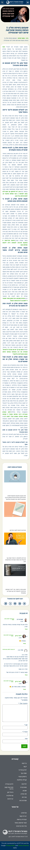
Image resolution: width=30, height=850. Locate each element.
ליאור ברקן (18, 635)
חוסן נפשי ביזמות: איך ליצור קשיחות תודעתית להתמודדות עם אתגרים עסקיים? (15, 591)
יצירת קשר (23, 816)
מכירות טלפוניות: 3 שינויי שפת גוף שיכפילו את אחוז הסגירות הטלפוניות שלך (15, 559)
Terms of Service (23, 845)
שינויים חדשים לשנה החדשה (18, 530)
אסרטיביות (23, 800)
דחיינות (24, 784)
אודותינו (24, 813)
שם (26, 725)
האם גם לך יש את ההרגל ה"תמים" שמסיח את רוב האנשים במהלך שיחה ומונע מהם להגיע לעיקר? (15, 352)
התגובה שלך (23, 703)
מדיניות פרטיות (21, 826)
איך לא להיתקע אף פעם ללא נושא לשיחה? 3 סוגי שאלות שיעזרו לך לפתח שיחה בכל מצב (15, 193)
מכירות (24, 797)
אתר (26, 738)
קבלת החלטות (22, 780)
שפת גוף (24, 773)
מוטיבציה (23, 787)
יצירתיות (10, 799)
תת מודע (24, 794)
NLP (25, 767)
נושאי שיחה (21, 38)
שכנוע (25, 790)
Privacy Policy (10, 845)
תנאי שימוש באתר (21, 823)
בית (27, 38)
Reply (26, 629)
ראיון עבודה (9, 784)
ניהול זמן (10, 792)
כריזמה (24, 763)
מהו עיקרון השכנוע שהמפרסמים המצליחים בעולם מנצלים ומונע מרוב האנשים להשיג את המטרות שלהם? (15, 497)
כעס (3, 47)
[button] (27, 2)
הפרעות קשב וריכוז (8, 788)
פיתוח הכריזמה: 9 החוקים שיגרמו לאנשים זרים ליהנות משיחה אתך (15, 242)
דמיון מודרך (22, 770)
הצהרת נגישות (22, 819)
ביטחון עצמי (22, 776)
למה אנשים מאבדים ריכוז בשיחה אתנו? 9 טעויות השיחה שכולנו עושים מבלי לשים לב (15, 414)
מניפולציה (9, 795)
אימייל (25, 732)
